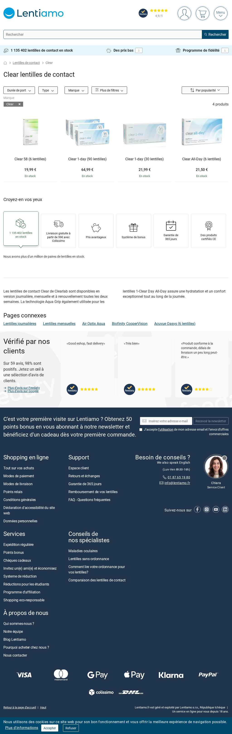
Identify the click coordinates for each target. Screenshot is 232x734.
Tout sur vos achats (18, 467)
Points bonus (13, 552)
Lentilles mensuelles (59, 323)
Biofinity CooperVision (129, 323)
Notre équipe (13, 631)
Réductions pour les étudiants (26, 584)
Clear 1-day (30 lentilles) (144, 159)
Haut (43, 707)
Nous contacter (15, 655)
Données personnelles (20, 520)
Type (46, 90)
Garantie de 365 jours (85, 483)
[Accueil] (5, 62)
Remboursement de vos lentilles (93, 491)
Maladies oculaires (83, 551)
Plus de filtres (109, 90)
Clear (10, 104)
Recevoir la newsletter (211, 421)
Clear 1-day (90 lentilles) (87, 159)
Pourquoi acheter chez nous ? (26, 647)
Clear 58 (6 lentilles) (30, 159)
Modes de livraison (18, 483)
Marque (74, 90)
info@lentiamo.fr (177, 483)
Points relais (12, 491)
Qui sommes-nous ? (18, 623)
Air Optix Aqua (93, 323)
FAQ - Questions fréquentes (89, 499)
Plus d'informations (21, 727)
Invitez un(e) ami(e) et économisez (30, 568)
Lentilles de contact (26, 62)
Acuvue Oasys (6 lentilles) (175, 323)
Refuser (70, 728)
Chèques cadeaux (17, 560)
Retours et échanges (84, 475)
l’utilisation (165, 429)
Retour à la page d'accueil (19, 707)
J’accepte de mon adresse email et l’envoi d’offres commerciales (186, 431)
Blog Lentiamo (14, 639)
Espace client (78, 467)
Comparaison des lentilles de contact (96, 580)
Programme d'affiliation (21, 592)
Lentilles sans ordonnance (88, 558)
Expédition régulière (18, 544)
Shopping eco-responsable (23, 599)
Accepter (50, 728)
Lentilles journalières (19, 323)
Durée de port (17, 90)
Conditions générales (19, 499)
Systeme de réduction (20, 576)
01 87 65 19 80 (179, 477)
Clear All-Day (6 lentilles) (201, 159)
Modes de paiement (18, 475)
